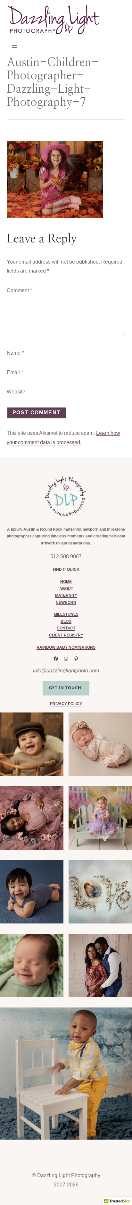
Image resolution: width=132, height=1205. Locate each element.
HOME (66, 581)
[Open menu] (14, 46)
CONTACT (66, 628)
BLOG (66, 621)
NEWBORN (66, 602)
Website (16, 391)
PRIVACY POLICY (66, 704)
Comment (19, 290)
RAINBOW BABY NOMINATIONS (66, 647)
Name (15, 353)
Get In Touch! (66, 687)
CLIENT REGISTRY (66, 635)
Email (15, 372)
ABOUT (66, 588)
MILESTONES (66, 614)
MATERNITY (66, 595)
